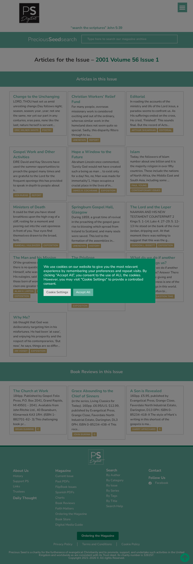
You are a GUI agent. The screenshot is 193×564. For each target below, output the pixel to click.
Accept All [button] (83, 292)
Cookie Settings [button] (57, 292)
